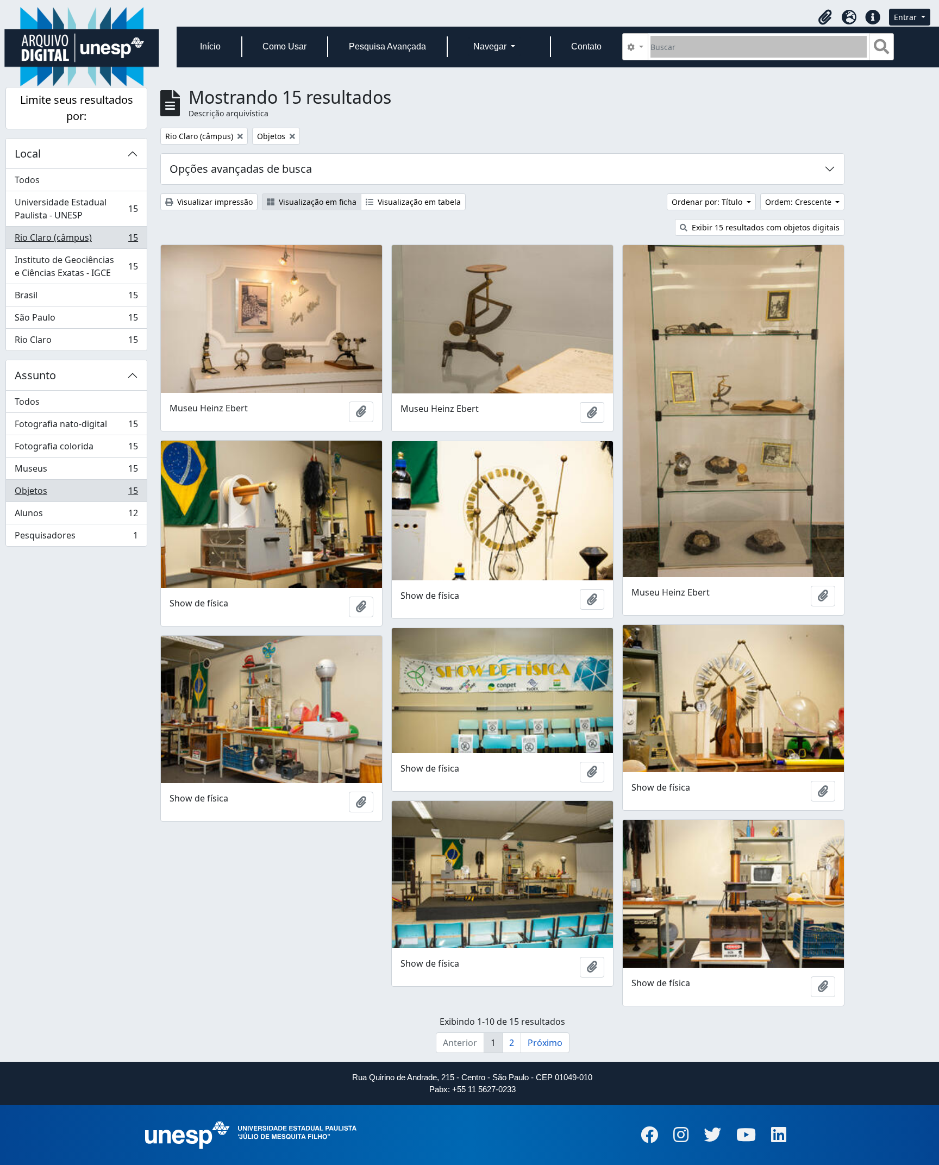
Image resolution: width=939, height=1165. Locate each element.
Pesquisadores (76, 537)
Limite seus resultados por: (76, 107)
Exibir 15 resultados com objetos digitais (765, 227)
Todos (27, 180)
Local (28, 153)
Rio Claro (76, 342)
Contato (586, 46)
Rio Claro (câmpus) (76, 240)
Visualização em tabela (418, 202)
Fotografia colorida (76, 449)
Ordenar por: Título (708, 202)
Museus (76, 471)
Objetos (76, 493)
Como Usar (284, 46)
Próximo (545, 1043)
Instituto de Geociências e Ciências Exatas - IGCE (76, 266)
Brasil (76, 297)
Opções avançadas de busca (241, 168)
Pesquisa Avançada (387, 46)
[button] (825, 17)
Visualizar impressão (214, 202)
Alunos (76, 515)
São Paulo (76, 320)
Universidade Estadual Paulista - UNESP (76, 208)
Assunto (35, 375)
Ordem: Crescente (799, 202)
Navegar (491, 46)
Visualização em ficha (316, 202)
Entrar (906, 17)
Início (210, 46)
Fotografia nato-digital (76, 426)
